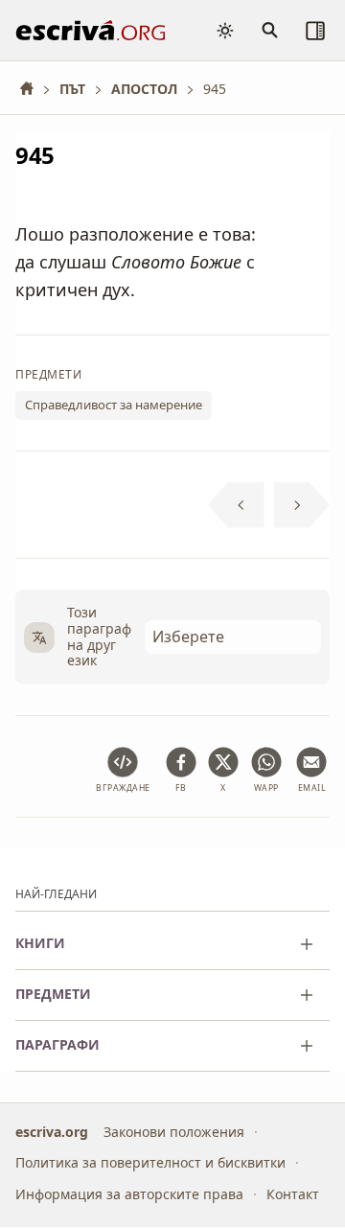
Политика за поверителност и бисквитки (150, 1163)
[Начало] (33, 89)
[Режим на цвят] (225, 30)
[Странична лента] (315, 30)
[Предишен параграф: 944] (236, 505)
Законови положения (174, 1132)
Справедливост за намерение (113, 404)
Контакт (292, 1194)
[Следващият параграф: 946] (302, 505)
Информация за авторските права (129, 1194)
